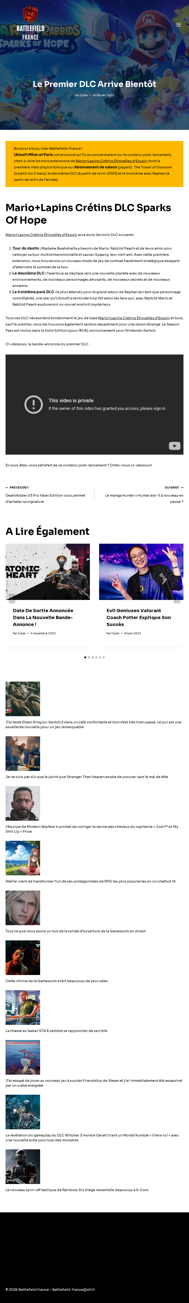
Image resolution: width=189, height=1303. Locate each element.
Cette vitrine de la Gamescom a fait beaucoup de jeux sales (57, 981)
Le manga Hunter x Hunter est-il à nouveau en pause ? (144, 495)
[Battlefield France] (30, 24)
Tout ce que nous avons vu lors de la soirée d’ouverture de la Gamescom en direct (76, 931)
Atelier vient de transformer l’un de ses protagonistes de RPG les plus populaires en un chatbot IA (91, 881)
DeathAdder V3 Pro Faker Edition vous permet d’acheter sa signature (45, 495)
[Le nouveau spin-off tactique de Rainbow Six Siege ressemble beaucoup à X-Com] (94, 1166)
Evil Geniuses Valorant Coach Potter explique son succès (138, 617)
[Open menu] (178, 24)
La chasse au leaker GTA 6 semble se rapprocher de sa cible (56, 1031)
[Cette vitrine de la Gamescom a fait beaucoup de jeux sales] (94, 957)
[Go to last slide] (12, 598)
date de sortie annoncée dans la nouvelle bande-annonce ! (43, 617)
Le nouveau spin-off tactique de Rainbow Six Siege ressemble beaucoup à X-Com (77, 1190)
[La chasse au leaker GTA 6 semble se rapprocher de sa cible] (94, 1007)
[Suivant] (177, 598)
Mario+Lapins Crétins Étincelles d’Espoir (111, 161)
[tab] (85, 657)
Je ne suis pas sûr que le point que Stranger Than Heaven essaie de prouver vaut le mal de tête (87, 777)
